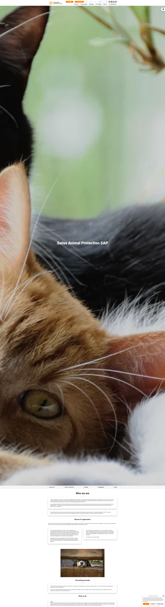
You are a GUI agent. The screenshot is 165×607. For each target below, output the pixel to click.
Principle (86, 487)
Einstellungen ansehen (160, 603)
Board (115, 487)
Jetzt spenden (79, 1)
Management (101, 487)
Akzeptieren (146, 603)
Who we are (52, 487)
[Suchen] (106, 2)
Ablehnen (153, 603)
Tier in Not (69, 1)
